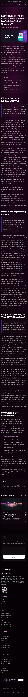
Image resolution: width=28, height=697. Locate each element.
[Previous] (21, 495)
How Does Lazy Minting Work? (11, 82)
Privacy (12, 692)
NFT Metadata (4, 640)
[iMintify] (6, 5)
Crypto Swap (4, 620)
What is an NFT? (5, 654)
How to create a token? (6, 624)
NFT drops (3, 668)
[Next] (25, 495)
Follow (20, 680)
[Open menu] (25, 4)
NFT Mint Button (5, 634)
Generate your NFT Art (11, 436)
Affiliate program (5, 606)
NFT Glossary (4, 673)
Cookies (17, 692)
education (7, 13)
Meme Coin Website (6, 615)
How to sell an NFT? (6, 661)
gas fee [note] (3, 138)
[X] (2, 573)
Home (2, 13)
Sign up (13, 557)
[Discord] (9, 573)
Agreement (6, 692)
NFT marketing (4, 670)
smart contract (15, 255)
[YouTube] (6, 573)
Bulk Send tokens (5, 622)
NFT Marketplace (5, 636)
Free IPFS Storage (5, 643)
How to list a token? (6, 626)
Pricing (2, 603)
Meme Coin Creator (5, 613)
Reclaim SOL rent (5, 647)
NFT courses (4, 666)
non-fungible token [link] (9, 249)
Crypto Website (5, 617)
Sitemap (22, 692)
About (2, 599)
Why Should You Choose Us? (11, 89)
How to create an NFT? (6, 659)
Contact (3, 601)
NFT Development (5, 645)
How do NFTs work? (6, 657)
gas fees (9, 61)
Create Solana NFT (5, 663)
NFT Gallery (4, 638)
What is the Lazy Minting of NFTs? (12, 80)
